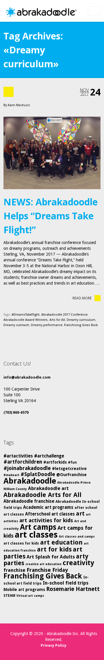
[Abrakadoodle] (40, 12)
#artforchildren (22, 462)
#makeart (11, 475)
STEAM (9, 595)
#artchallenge (49, 456)
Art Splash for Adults (51, 557)
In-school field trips (65, 583)
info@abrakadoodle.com (27, 377)
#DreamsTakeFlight (26, 315)
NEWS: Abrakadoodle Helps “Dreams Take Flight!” (50, 216)
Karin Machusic (19, 105)
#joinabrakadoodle (27, 468)
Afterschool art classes (50, 514)
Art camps (38, 526)
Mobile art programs (24, 589)
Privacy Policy (53, 645)
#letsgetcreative (69, 468)
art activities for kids (46, 520)
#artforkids (55, 462)
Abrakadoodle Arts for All (42, 494)
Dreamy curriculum (81, 320)
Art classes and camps (77, 536)
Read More (82, 298)
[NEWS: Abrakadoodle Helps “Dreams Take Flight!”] (52, 153)
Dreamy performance (46, 325)
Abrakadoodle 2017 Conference (64, 315)
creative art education (43, 564)
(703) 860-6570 (16, 412)
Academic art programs (48, 507)
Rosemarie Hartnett (73, 589)
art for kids (54, 549)
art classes (36, 535)
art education (61, 542)
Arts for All (57, 320)
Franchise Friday (47, 570)
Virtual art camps (30, 596)
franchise (14, 570)
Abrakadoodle (29, 481)
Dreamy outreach (16, 325)
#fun (72, 462)
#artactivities (18, 456)
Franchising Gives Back (81, 325)
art (80, 513)
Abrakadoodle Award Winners (25, 320)
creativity (78, 563)
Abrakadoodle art (48, 488)
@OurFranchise (71, 474)
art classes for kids (21, 543)
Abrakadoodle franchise (28, 501)
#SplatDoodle (38, 474)
